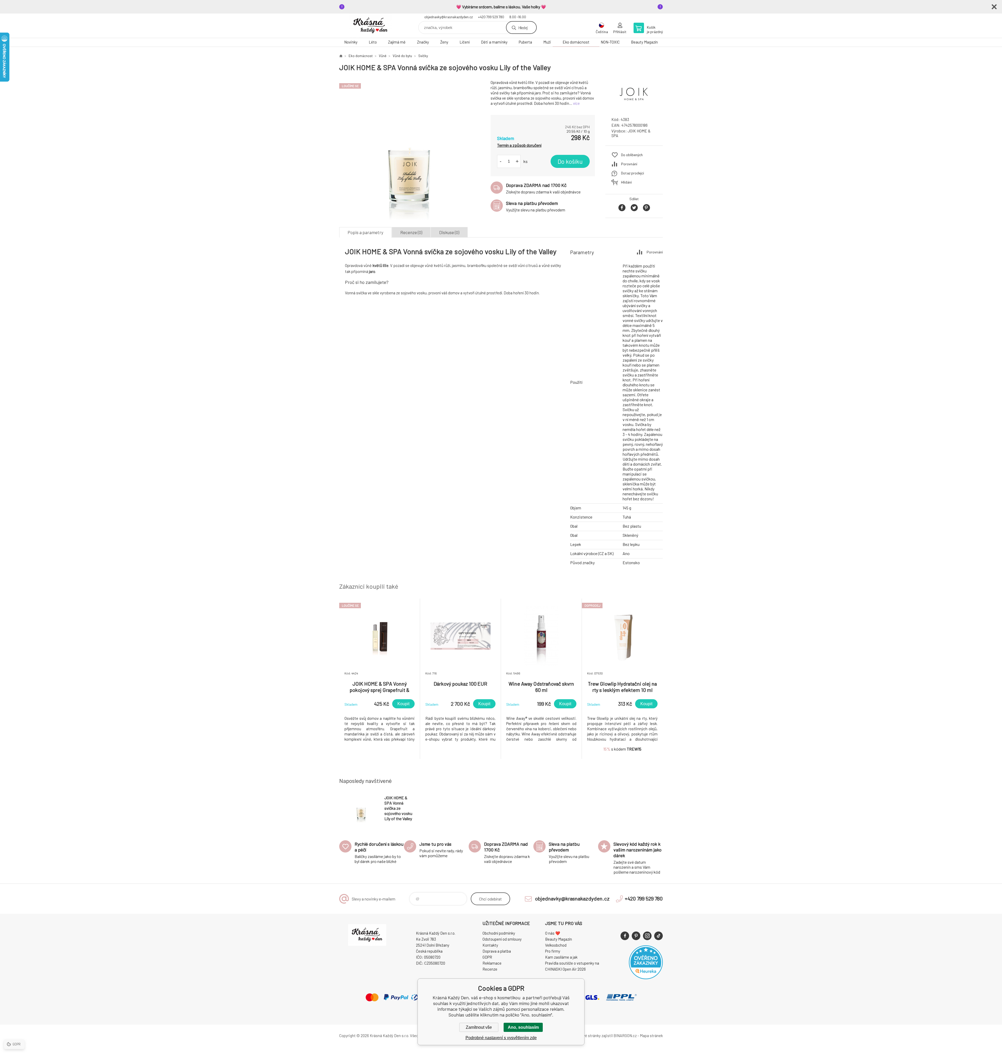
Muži (547, 42)
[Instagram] (647, 936)
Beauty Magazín (644, 42)
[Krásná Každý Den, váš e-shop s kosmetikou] (340, 55)
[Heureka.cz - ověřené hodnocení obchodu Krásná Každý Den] (646, 977)
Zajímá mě (396, 42)
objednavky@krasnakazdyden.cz (448, 17)
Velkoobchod (555, 945)
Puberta (525, 42)
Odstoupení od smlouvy (502, 939)
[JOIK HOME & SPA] (634, 108)
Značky (423, 42)
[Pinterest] (636, 936)
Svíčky (423, 56)
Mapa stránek (651, 1035)
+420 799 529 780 (491, 17)
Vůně (382, 56)
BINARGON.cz (625, 1035)
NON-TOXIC (610, 42)
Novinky (350, 42)
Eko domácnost (576, 42)
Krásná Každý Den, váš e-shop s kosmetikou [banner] (370, 26)
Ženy (444, 42)
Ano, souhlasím (523, 1027)
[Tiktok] (658, 936)
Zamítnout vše (479, 1027)
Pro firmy (552, 951)
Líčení (465, 42)
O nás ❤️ (552, 933)
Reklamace (492, 963)
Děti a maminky (494, 42)
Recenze (489, 969)
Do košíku (570, 161)
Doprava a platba (496, 951)
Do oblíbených (632, 155)
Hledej (523, 27)
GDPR (487, 957)
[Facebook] (625, 936)
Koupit (403, 704)
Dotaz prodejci (632, 173)
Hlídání (626, 182)
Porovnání (629, 164)
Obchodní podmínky (498, 933)
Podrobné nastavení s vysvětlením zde (501, 1038)
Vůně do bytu (402, 56)
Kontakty (490, 945)
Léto (373, 42)
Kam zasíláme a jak (561, 957)
